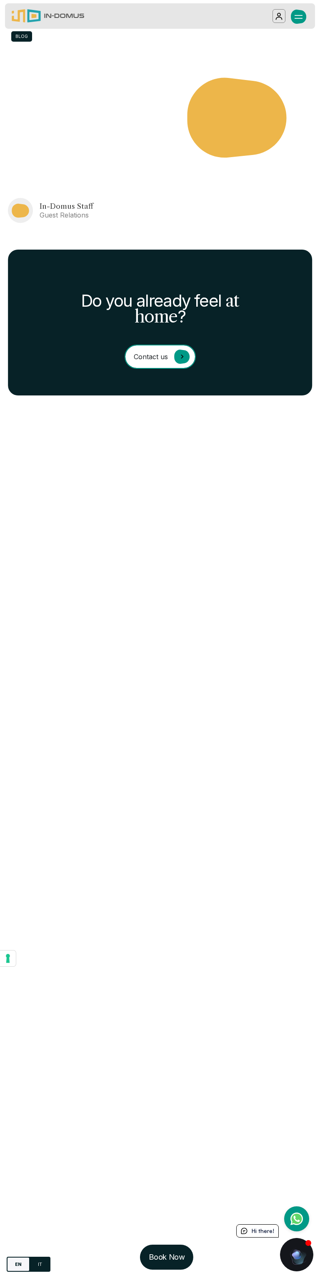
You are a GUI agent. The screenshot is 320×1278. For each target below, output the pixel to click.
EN (18, 1264)
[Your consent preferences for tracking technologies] (8, 958)
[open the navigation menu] (298, 16)
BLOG (21, 36)
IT (40, 1264)
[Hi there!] (296, 1254)
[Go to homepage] (48, 16)
